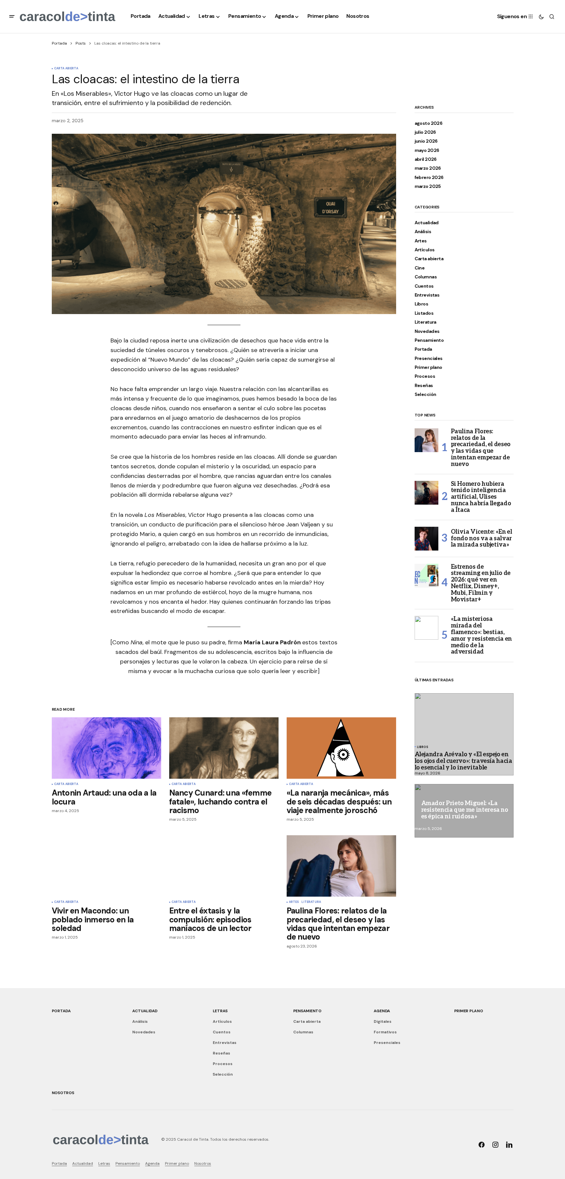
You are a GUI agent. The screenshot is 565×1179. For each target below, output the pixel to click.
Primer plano (428, 367)
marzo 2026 (428, 168)
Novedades (427, 331)
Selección (425, 394)
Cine (420, 268)
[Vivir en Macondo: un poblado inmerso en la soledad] (106, 866)
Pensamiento (429, 340)
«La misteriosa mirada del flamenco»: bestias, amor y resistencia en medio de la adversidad (481, 635)
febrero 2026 (429, 177)
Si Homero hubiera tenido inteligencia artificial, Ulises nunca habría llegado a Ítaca (481, 497)
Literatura (311, 902)
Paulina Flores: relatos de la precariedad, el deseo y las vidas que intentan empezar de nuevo (481, 448)
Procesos (425, 376)
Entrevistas (427, 295)
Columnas (426, 276)
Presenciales (429, 358)
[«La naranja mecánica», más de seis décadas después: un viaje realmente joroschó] (341, 748)
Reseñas (424, 385)
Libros (421, 304)
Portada (59, 43)
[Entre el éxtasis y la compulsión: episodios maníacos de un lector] (224, 866)
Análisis (423, 231)
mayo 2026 (427, 150)
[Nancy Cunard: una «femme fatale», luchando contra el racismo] (224, 748)
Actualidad (427, 222)
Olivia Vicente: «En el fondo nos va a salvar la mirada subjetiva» (481, 538)
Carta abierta (66, 68)
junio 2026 (426, 141)
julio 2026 (425, 132)
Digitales (383, 1021)
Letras (220, 1011)
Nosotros (63, 1092)
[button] (12, 16)
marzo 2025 (428, 186)
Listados (424, 313)
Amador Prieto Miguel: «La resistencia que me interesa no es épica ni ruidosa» (464, 810)
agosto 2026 (429, 123)
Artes (294, 902)
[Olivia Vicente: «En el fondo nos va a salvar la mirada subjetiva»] (426, 539)
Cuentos (424, 286)
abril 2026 (426, 159)
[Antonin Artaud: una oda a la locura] (106, 748)
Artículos (425, 249)
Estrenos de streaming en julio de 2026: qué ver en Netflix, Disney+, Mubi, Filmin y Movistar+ (481, 583)
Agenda (382, 1011)
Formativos (385, 1032)
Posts (81, 43)
